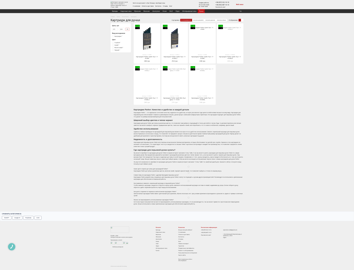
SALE (171, 11)
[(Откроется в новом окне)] (124, 243)
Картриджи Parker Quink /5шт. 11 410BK (147, 57)
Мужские (137, 11)
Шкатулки (156, 11)
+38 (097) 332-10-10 (222, 2)
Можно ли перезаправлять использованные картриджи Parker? (154, 200)
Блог (170, 6)
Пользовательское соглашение (187, 253)
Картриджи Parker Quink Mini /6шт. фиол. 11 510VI (174, 99)
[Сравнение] (228, 11)
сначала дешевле (198, 20)
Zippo (178, 11)
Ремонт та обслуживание (185, 250)
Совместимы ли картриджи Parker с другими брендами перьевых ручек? (156, 175)
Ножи (165, 11)
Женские (146, 11)
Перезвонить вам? (220, 7)
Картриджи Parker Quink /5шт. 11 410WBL (202, 99)
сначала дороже (210, 20)
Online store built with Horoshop (119, 266)
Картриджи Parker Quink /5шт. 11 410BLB (230, 57)
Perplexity (28, 218)
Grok (38, 218)
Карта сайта (182, 255)
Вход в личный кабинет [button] (185, 230)
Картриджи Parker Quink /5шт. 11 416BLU (147, 99)
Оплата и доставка (148, 6)
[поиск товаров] (224, 11)
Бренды (115, 11)
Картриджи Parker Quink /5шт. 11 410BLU (175, 57)
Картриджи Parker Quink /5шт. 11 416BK (202, 57)
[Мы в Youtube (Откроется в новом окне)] (187, 4)
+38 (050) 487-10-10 (222, 5)
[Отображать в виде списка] (242, 20)
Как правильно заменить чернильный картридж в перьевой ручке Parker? (157, 183)
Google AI (17, 218)
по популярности (186, 20)
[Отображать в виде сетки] (240, 20)
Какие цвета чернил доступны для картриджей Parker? (151, 169)
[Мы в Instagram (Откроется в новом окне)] (189, 4)
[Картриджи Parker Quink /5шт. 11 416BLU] (147, 80)
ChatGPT (6, 218)
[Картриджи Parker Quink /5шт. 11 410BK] (147, 38)
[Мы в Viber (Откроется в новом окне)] (194, 4)
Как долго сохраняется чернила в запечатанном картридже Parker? (155, 191)
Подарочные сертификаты (186, 248)
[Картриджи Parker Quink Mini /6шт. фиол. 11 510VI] (175, 80)
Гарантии (181, 246)
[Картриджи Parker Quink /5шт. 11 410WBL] (202, 80)
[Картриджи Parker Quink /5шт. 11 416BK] (202, 38)
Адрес (224, 237)
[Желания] (232, 11)
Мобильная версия (117, 247)
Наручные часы (125, 11)
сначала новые (221, 20)
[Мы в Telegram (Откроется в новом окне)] (192, 4)
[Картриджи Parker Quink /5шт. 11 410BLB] (230, 38)
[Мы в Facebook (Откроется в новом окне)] (185, 4)
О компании (136, 6)
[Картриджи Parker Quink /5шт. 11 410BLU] (175, 38)
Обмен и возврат (183, 243)
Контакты (158, 6)
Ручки (201, 11)
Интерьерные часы (189, 11)
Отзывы (165, 6)
